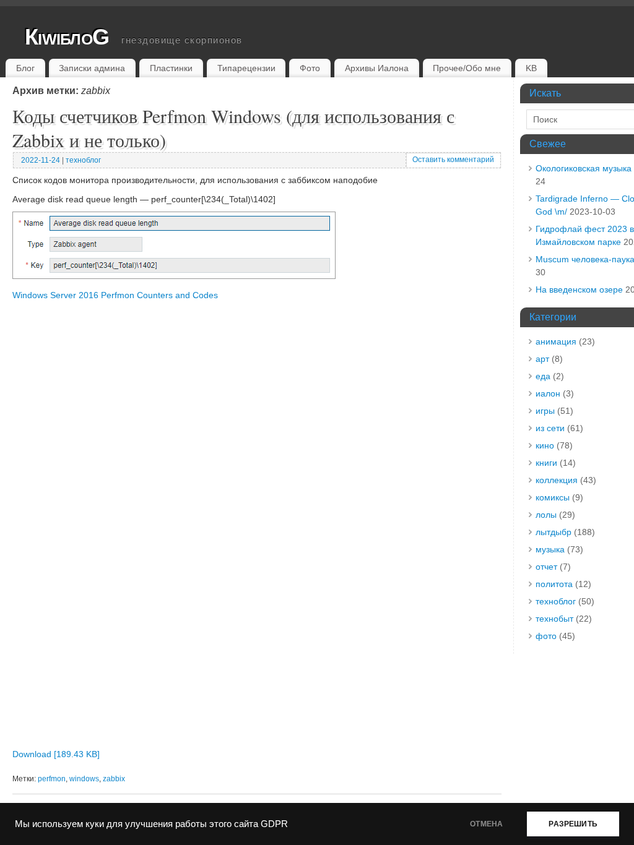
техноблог (83, 160)
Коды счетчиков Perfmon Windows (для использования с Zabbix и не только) (233, 127)
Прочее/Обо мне (467, 68)
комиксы (553, 497)
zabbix (114, 778)
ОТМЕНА (486, 824)
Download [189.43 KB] (56, 754)
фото (546, 636)
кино (545, 445)
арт (542, 359)
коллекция (557, 480)
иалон (548, 393)
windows (84, 778)
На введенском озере (579, 289)
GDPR (274, 824)
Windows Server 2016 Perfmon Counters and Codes (115, 295)
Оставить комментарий (453, 159)
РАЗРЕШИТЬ (573, 824)
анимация (556, 341)
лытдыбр (553, 532)
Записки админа (92, 68)
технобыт (554, 619)
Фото (310, 68)
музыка (550, 549)
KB (531, 68)
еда (543, 376)
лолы (546, 515)
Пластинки (171, 68)
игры (545, 411)
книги (546, 463)
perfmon (52, 778)
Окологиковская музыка (584, 168)
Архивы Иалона (377, 68)
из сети (550, 428)
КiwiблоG (67, 36)
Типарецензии (246, 68)
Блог (25, 68)
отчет (546, 567)
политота (554, 584)
